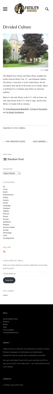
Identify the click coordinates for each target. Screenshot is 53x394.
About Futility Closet (10, 319)
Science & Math (9, 227)
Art (4, 187)
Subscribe (9, 280)
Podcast (6, 214)
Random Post (16, 159)
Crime (5, 189)
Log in (5, 295)
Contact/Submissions (11, 333)
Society (5, 230)
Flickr (46, 70)
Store (5, 327)
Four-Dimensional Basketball (17, 109)
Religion (6, 225)
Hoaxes (6, 200)
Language (7, 206)
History (5, 197)
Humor (5, 203)
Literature (6, 208)
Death (5, 192)
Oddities (22, 128)
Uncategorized (8, 238)
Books (5, 324)
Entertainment (8, 195)
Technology (7, 233)
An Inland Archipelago (15, 112)
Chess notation (8, 330)
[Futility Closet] (26, 12)
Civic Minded (39, 141)
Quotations (7, 222)
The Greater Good (15, 141)
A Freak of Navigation (38, 109)
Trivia (5, 235)
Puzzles (6, 219)
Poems (5, 216)
